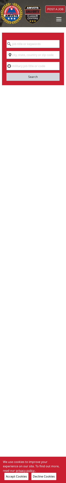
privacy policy (25, 471)
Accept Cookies (16, 476)
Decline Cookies (44, 476)
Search (33, 77)
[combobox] (33, 44)
